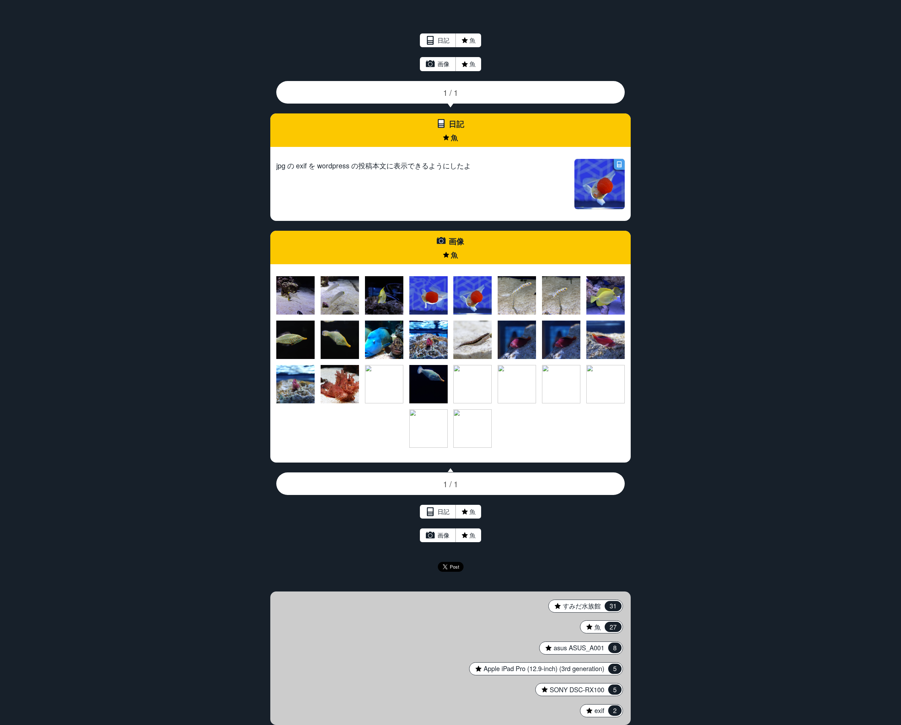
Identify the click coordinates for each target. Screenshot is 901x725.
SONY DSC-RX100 (575, 689)
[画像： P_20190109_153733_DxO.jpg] (605, 384)
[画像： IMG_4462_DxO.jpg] (561, 384)
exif (598, 710)
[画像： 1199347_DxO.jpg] (472, 295)
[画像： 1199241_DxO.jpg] (295, 384)
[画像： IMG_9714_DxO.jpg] (517, 295)
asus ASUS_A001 (577, 647)
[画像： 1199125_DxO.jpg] (472, 428)
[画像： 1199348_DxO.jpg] (428, 295)
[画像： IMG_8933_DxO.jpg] (517, 384)
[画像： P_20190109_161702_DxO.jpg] (384, 384)
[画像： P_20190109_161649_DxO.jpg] (428, 384)
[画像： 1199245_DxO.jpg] (517, 340)
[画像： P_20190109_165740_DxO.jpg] (428, 340)
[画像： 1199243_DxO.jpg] (605, 340)
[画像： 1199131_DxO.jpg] (428, 428)
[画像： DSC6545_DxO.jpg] (340, 295)
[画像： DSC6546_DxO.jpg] (295, 295)
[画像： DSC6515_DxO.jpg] (340, 340)
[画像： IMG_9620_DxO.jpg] (561, 295)
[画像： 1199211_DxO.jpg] (340, 384)
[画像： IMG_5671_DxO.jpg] (605, 295)
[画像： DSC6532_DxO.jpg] (384, 295)
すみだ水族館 (582, 605)
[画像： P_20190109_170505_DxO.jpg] (384, 340)
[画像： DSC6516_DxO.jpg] (295, 340)
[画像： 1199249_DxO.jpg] (472, 340)
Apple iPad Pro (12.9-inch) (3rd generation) (542, 668)
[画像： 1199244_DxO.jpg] (561, 340)
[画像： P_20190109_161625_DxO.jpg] (472, 384)
